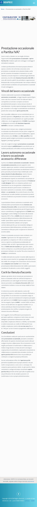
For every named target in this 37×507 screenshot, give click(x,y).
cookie (33, 501)
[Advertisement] (14, 34)
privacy (27, 501)
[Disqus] (18, 402)
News (2, 9)
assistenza (31, 481)
